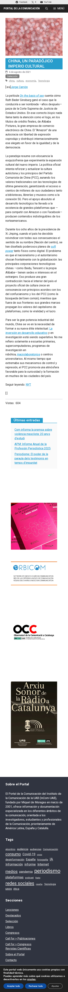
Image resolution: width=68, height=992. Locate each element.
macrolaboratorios (28, 354)
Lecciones (12, 910)
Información (14, 864)
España (31, 859)
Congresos (12, 933)
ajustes (31, 979)
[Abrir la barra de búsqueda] (47, 8)
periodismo (47, 871)
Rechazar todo (36, 986)
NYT (28, 384)
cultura (20, 80)
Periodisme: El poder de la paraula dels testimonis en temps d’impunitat (31, 458)
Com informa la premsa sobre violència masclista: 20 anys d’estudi (33, 434)
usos (8, 888)
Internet (43, 864)
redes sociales (19, 883)
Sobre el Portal (14, 954)
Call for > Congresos (18, 944)
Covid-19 (28, 854)
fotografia (42, 859)
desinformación (14, 859)
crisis (39, 854)
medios (11, 871)
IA (51, 859)
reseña (39, 884)
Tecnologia (44, 80)
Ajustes (55, 986)
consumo (13, 854)
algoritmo (10, 849)
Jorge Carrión (19, 87)
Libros (9, 927)
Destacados (13, 915)
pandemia (26, 871)
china (12, 80)
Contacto (11, 960)
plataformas (14, 877)
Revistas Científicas (18, 948)
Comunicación (50, 849)
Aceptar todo (13, 986)
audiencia (22, 849)
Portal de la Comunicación (22, 8)
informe (30, 864)
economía (31, 80)
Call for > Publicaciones (20, 938)
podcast (29, 877)
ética (16, 888)
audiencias (35, 849)
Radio (37, 878)
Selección (12, 76)
